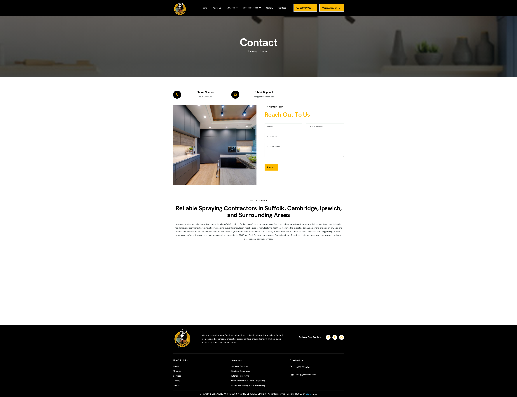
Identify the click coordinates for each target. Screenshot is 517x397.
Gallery (269, 7)
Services (231, 7)
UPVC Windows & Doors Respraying (248, 380)
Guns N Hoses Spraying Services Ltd (268, 224)
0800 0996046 (307, 7)
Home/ (252, 51)
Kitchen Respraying (240, 375)
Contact (282, 7)
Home (204, 7)
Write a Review (329, 7)
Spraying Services (239, 366)
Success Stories (250, 7)
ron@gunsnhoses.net (264, 96)
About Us (217, 7)
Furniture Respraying (241, 371)
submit (270, 167)
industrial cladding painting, (320, 231)
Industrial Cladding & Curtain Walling (248, 385)
